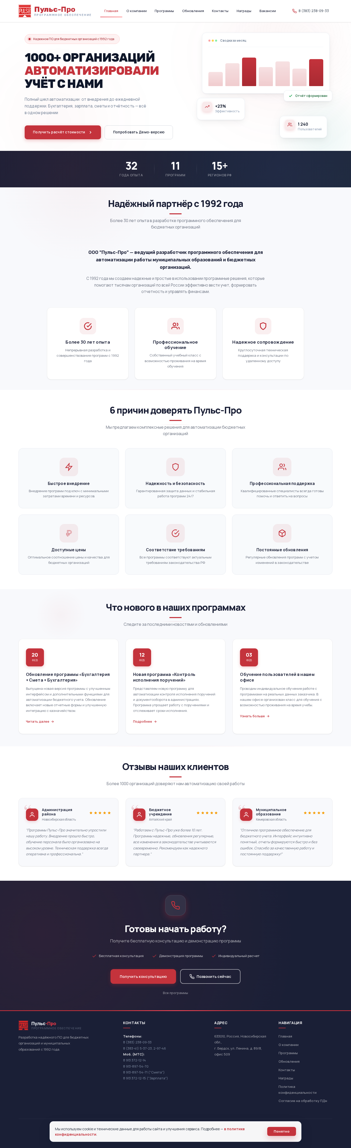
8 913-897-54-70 (136, 1066)
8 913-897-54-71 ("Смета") (144, 1072)
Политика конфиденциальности (298, 1089)
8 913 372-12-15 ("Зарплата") (145, 1078)
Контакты (220, 10)
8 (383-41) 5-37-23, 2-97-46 (144, 1048)
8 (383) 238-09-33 (137, 1042)
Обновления (193, 10)
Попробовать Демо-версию (138, 132)
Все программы (175, 992)
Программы (164, 10)
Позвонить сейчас (214, 976)
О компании (136, 10)
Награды (244, 10)
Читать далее (37, 721)
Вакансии (268, 10)
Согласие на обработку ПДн (303, 1100)
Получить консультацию (143, 976)
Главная (111, 10)
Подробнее (142, 721)
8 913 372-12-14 (134, 1060)
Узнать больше (252, 716)
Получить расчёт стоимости (59, 132)
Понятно (282, 1131)
